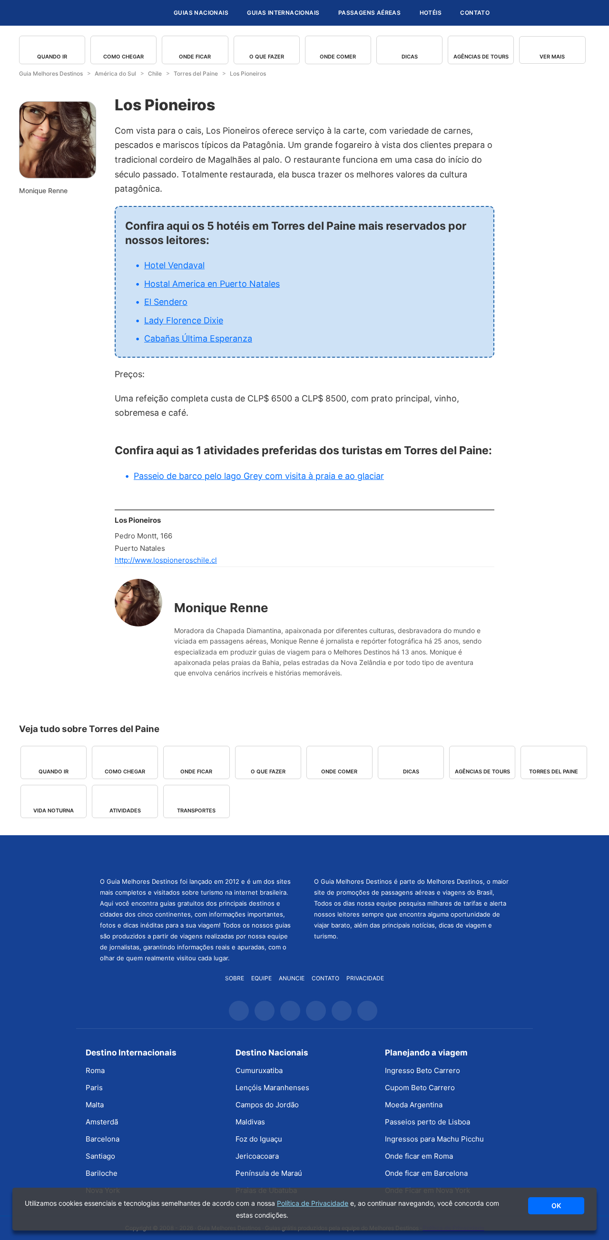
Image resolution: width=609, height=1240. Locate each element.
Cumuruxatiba (259, 1070)
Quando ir (52, 56)
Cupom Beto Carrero (420, 1087)
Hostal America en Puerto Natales (212, 284)
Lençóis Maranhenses (272, 1087)
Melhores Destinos (411, 855)
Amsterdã (102, 1121)
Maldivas (250, 1121)
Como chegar (123, 56)
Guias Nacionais (201, 12)
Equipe (261, 978)
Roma (95, 1070)
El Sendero (165, 302)
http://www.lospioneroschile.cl (166, 560)
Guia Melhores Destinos (108, 13)
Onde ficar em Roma (419, 1156)
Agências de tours (481, 56)
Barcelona (102, 1138)
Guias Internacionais (283, 12)
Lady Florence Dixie (183, 320)
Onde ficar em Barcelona (426, 1173)
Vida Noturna (53, 810)
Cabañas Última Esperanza (198, 338)
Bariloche (102, 1173)
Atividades (125, 810)
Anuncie (291, 978)
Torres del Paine (553, 771)
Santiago (100, 1156)
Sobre (234, 978)
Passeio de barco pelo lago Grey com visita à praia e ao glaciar (259, 476)
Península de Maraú (269, 1173)
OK (556, 1205)
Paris (94, 1087)
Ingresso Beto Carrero (422, 1070)
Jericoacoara (257, 1156)
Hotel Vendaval (174, 265)
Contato (475, 12)
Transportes (196, 810)
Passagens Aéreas (369, 12)
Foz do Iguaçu (259, 1138)
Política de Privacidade (312, 1203)
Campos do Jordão (267, 1104)
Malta (95, 1104)
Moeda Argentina (413, 1104)
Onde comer (338, 56)
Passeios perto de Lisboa (427, 1121)
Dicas (410, 56)
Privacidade (365, 978)
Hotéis (431, 12)
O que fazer (266, 56)
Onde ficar (195, 56)
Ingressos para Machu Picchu (434, 1138)
